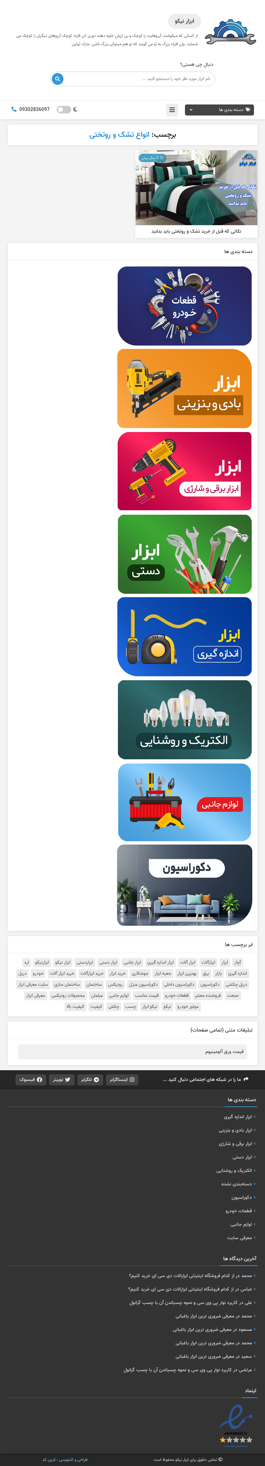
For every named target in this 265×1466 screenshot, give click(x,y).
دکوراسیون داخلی (179, 984)
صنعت (233, 995)
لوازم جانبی (119, 995)
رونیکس (115, 984)
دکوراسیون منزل (143, 984)
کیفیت (96, 1006)
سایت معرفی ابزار (33, 984)
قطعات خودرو (177, 995)
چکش (113, 1006)
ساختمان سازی (67, 984)
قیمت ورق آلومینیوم (224, 1052)
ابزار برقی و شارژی (235, 1143)
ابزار (225, 962)
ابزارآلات (208, 962)
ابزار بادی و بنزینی (235, 1130)
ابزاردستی (85, 962)
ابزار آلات (187, 962)
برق (206, 973)
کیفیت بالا (75, 1006)
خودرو (38, 973)
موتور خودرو (188, 1006)
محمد (246, 1275)
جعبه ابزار (163, 973)
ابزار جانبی (132, 962)
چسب (130, 1006)
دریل (22, 973)
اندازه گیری (237, 973)
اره (26, 962)
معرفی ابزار (35, 995)
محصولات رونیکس (68, 995)
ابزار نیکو (62, 962)
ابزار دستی (108, 962)
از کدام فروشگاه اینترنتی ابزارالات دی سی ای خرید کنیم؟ (181, 1275)
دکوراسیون (209, 984)
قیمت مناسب (147, 995)
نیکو (167, 1006)
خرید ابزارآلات (92, 973)
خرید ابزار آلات (62, 973)
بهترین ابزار (187, 973)
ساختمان (94, 984)
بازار (218, 973)
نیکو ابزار (149, 1006)
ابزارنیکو (42, 962)
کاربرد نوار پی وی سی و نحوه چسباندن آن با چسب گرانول (183, 1302)
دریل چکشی (236, 984)
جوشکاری (140, 973)
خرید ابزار (118, 973)
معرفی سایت (239, 1238)
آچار (237, 962)
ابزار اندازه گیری (160, 962)
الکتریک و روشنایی (234, 1170)
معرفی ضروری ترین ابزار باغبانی (205, 1316)
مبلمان (97, 995)
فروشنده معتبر (208, 995)
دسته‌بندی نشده (237, 1184)
